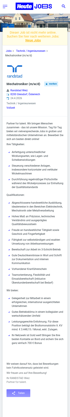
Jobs (9, 50)
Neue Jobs (33, 40)
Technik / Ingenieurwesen (30, 50)
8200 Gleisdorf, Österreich (25, 94)
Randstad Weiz (19, 90)
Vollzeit (11, 107)
